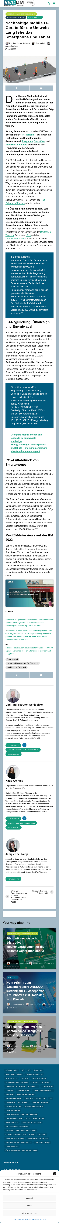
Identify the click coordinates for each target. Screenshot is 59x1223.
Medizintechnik (11, 1122)
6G (29, 1070)
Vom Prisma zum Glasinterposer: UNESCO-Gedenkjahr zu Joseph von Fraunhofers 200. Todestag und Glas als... (25, 991)
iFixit (28, 235)
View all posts (13, 745)
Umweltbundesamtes (15, 238)
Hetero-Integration (13, 1098)
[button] (55, 1173)
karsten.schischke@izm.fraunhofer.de (23, 750)
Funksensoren (23, 1090)
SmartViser (39, 141)
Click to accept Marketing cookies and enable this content (29, 593)
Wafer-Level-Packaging (37, 1138)
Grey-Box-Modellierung (43, 1090)
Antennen (38, 1070)
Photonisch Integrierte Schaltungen (20, 1130)
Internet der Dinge (40, 1102)
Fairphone (27, 141)
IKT (50, 1098)
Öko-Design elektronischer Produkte (21, 1150)
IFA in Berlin (28, 135)
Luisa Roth (50, 1004)
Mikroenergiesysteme (16, 17)
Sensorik (42, 1134)
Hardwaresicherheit (25, 1094)
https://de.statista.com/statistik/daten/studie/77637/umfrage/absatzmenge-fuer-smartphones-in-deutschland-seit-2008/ (29, 651)
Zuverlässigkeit (34, 17)
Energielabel (12, 659)
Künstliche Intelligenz (34, 1106)
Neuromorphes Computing (17, 1126)
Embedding (33, 1086)
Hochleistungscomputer (35, 1098)
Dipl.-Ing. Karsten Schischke (19, 43)
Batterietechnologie (34, 1074)
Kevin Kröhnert (35, 1004)
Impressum (44, 1219)
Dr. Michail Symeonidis (19, 963)
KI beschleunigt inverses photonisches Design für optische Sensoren (24, 1031)
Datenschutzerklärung (30, 1219)
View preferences (29, 1213)
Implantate (10, 1102)
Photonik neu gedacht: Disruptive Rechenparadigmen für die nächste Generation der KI (25, 945)
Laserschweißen (12, 1110)
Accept (29, 1198)
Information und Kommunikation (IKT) (21, 14)
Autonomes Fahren (13, 1074)
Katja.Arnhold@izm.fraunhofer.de (21, 823)
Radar (32, 1134)
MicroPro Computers (16, 145)
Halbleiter (12, 977)
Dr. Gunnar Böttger (18, 1004)
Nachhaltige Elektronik (16, 667)
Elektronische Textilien (15, 1086)
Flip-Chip (9, 1090)
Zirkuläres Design (42, 1142)
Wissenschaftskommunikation (18, 1142)
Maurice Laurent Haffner (20, 1046)
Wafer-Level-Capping (14, 1138)
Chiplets (24, 1078)
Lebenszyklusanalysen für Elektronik (22, 663)
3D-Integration (11, 1070)
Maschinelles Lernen (35, 1118)
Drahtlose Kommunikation (16, 1082)
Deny (29, 1205)
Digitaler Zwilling (39, 1078)
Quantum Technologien (15, 1134)
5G (23, 1070)
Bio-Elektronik (11, 1078)
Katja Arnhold (41, 43)
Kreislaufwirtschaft (13, 1106)
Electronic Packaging (40, 1082)
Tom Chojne (38, 1046)
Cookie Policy (16, 1219)
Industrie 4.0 (23, 1102)
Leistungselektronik (13, 1118)
